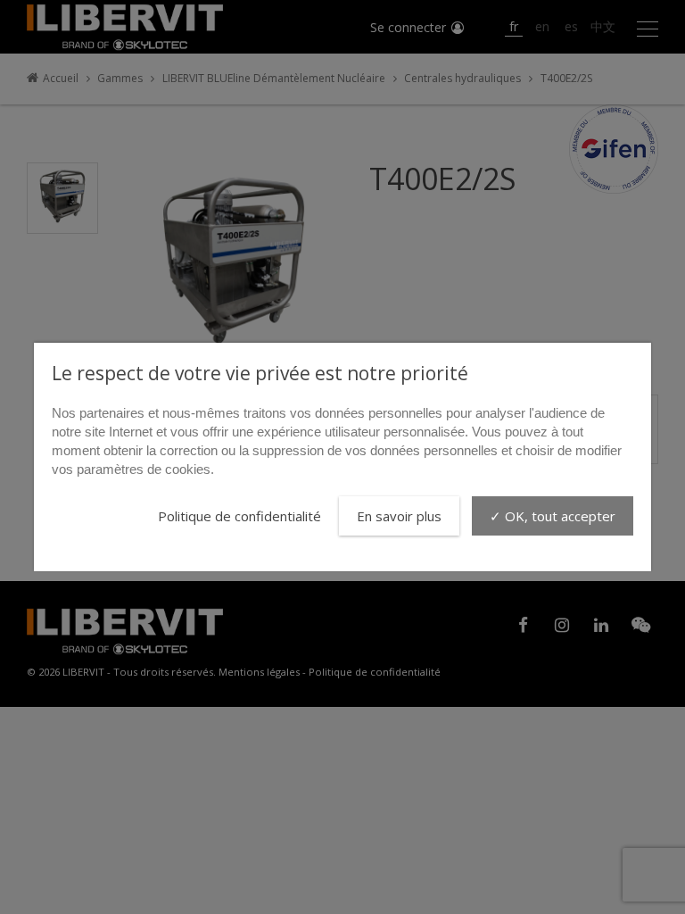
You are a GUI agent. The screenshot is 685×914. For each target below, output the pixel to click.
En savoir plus (399, 516)
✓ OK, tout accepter (552, 516)
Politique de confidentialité (239, 516)
